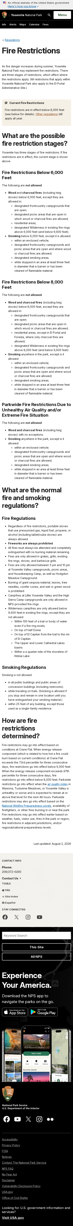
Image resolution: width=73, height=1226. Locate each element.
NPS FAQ (7, 1168)
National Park (26, 15)
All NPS (36, 957)
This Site (37, 947)
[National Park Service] (4, 15)
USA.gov (7, 1191)
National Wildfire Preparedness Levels (26, 805)
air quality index (57, 784)
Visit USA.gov (13, 1218)
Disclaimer (8, 1180)
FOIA (5, 1151)
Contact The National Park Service (24, 1162)
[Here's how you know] (36, 5)
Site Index (11, 896)
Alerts (12, 24)
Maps (22, 24)
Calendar (34, 24)
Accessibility (10, 1139)
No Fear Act (9, 1174)
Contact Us (10, 878)
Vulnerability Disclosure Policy (21, 1186)
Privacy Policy (11, 1145)
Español (9, 902)
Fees (45, 24)
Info (4, 24)
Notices (7, 1156)
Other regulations (47, 114)
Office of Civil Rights (15, 1197)
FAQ (7, 890)
